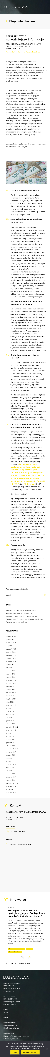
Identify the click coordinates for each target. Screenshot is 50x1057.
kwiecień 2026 (11, 649)
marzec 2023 (10, 714)
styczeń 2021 (10, 774)
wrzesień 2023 (11, 696)
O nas (5, 1012)
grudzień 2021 (11, 743)
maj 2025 (9, 668)
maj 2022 (9, 733)
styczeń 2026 (10, 652)
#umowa (21, 52)
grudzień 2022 (11, 721)
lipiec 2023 (10, 702)
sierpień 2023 (11, 699)
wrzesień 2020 (11, 786)
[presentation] (23, 957)
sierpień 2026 (11, 636)
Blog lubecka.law (9, 1022)
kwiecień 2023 (11, 711)
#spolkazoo (39, 619)
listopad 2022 (10, 724)
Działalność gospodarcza (19, 44)
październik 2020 (12, 783)
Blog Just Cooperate (10, 1025)
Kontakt (6, 1017)
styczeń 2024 (10, 683)
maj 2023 (9, 708)
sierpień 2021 (10, 755)
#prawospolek (11, 619)
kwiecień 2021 (11, 764)
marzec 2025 (10, 671)
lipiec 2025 (10, 664)
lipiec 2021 (9, 758)
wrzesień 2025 (11, 661)
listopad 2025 (10, 658)
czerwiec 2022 (11, 730)
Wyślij (45, 595)
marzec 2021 (10, 767)
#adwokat (9, 610)
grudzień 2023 (11, 686)
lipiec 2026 (10, 640)
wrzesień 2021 (11, 752)
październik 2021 (12, 749)
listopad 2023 (10, 689)
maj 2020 (9, 789)
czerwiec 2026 (11, 643)
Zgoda (15, 1052)
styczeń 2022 (10, 739)
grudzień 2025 (11, 655)
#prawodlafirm (11, 52)
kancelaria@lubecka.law (12, 1002)
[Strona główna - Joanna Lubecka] (15, 7)
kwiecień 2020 (11, 792)
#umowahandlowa (33, 52)
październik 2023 (12, 693)
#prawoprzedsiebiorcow (28, 616)
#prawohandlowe (12, 616)
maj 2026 (9, 646)
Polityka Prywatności (10, 1039)
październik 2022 (12, 727)
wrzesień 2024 (11, 680)
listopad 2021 (10, 746)
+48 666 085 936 (9, 1004)
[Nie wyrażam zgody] (47, 1049)
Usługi (5, 1009)
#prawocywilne (30, 610)
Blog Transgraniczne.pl (11, 1028)
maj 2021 (9, 761)
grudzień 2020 (11, 777)
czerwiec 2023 (11, 705)
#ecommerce (19, 610)
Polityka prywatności (30, 1052)
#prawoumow (22, 619)
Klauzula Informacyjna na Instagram (16, 1036)
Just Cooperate (9, 1015)
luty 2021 (9, 771)
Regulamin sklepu (9, 1033)
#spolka (31, 619)
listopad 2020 (11, 780)
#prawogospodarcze (24, 613)
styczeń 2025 (10, 674)
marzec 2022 (10, 736)
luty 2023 (9, 718)
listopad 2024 (10, 677)
